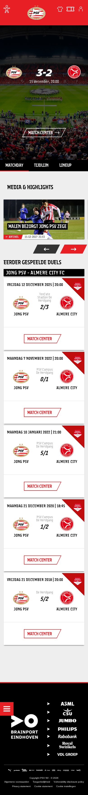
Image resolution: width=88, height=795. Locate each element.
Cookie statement (43, 786)
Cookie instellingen (66, 786)
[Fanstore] (60, 9)
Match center (40, 132)
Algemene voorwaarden (16, 782)
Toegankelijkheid (41, 782)
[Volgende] (73, 249)
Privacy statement (21, 786)
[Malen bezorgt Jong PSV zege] (44, 219)
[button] (7, 709)
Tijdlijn (41, 165)
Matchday (14, 165)
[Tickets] (70, 9)
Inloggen (80, 9)
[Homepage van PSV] (36, 12)
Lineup (65, 165)
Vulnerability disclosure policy (69, 782)
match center (39, 338)
